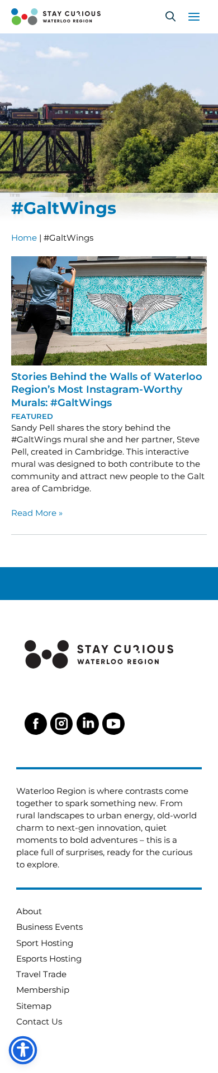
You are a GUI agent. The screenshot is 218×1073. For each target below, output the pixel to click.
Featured (32, 416)
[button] (170, 17)
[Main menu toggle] (194, 17)
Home (24, 238)
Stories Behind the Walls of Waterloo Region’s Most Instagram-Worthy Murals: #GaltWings (106, 389)
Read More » (37, 514)
